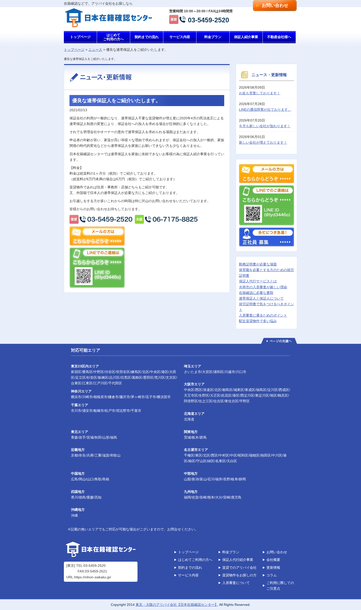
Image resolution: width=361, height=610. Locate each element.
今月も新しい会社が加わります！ (265, 126)
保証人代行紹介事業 (237, 560)
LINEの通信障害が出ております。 (265, 109)
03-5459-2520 (208, 19)
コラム (271, 575)
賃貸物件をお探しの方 (239, 575)
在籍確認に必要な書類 (256, 293)
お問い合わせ (275, 5)
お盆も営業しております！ (259, 93)
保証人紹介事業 (246, 37)
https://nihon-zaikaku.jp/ (92, 577)
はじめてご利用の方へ (113, 37)
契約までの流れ (147, 37)
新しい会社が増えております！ (263, 142)
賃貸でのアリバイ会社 (239, 567)
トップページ (80, 37)
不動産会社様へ (279, 37)
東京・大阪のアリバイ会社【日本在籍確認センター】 (177, 605)
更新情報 (273, 567)
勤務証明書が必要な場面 (258, 264)
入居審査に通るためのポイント (263, 315)
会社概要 (273, 560)
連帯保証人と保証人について (261, 298)
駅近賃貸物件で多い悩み (258, 321)
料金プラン (213, 37)
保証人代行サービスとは (258, 281)
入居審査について (236, 583)
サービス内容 (179, 37)
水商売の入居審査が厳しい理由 (263, 287)
